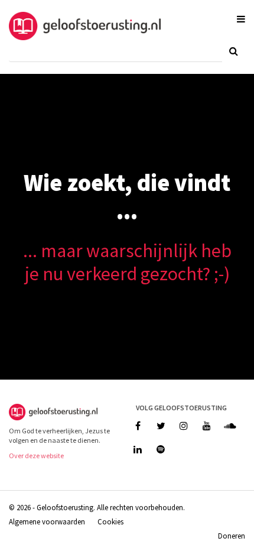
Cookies (110, 521)
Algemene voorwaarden (47, 521)
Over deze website (36, 455)
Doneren (231, 535)
